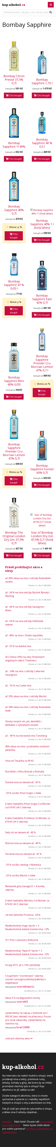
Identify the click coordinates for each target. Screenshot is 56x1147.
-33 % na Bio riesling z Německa (23, 864)
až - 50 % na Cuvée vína (18, 685)
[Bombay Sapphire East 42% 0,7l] (42, 275)
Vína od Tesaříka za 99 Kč (19, 760)
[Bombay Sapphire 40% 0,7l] (14, 186)
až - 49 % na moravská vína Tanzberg (26, 735)
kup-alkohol (13, 5)
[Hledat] (50, 12)
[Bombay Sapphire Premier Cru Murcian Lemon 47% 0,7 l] (42, 339)
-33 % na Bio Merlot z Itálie (20, 875)
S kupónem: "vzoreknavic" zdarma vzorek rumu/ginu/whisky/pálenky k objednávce (25, 979)
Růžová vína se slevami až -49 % (23, 843)
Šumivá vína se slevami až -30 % (22, 782)
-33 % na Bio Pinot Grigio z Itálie (23, 793)
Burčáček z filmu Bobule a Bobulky (24, 771)
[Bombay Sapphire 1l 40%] (14, 123)
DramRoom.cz (30, 990)
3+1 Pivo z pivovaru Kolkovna (21, 940)
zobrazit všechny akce (17, 1038)
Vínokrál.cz (32, 1031)
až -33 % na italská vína (18, 646)
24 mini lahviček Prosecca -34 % (22, 914)
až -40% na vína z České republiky (24, 635)
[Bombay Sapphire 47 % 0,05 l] (14, 264)
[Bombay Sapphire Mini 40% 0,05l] (14, 357)
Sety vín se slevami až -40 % (20, 832)
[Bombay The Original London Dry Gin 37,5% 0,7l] (14, 512)
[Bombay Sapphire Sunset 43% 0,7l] (42, 445)
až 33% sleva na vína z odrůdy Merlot (25, 696)
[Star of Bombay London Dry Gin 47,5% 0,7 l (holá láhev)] (42, 520)
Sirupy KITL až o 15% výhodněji (22, 965)
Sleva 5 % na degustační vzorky (22, 998)
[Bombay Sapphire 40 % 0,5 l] (42, 122)
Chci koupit (15, 95)
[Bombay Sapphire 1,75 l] (42, 62)
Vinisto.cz (32, 585)
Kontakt (6, 1121)
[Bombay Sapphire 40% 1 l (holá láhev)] (42, 211)
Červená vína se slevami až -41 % (23, 854)
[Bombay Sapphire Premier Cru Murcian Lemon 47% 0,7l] (14, 424)
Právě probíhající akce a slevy (24, 569)
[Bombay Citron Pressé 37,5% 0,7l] (14, 56)
